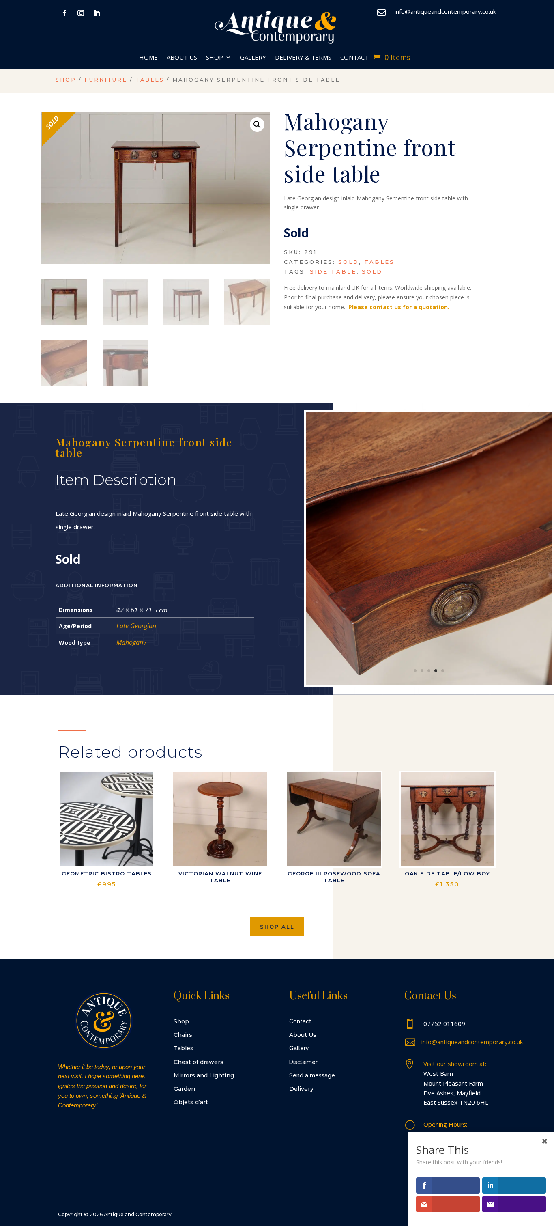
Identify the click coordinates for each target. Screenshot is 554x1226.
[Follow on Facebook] (64, 12)
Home (148, 57)
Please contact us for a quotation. (398, 307)
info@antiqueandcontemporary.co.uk (445, 11)
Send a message (312, 1075)
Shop (214, 57)
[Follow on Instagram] (80, 12)
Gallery (253, 57)
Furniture (105, 80)
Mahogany (131, 642)
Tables (149, 80)
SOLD (372, 271)
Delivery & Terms (303, 57)
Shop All (277, 926)
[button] (257, 124)
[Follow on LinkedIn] (96, 12)
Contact (354, 57)
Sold (348, 262)
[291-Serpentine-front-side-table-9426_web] (429, 683)
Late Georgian (136, 625)
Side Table (333, 271)
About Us (182, 57)
